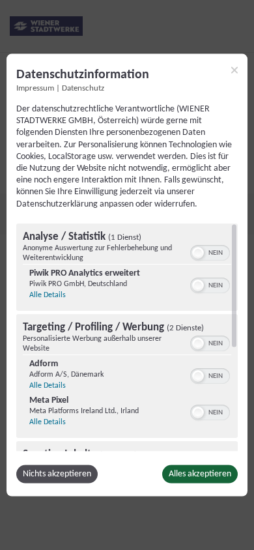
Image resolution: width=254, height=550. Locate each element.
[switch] (210, 251)
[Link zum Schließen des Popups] (234, 70)
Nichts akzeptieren (57, 473)
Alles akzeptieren (200, 473)
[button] (198, 252)
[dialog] (127, 275)
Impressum (35, 89)
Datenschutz (83, 89)
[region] (127, 337)
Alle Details (47, 294)
